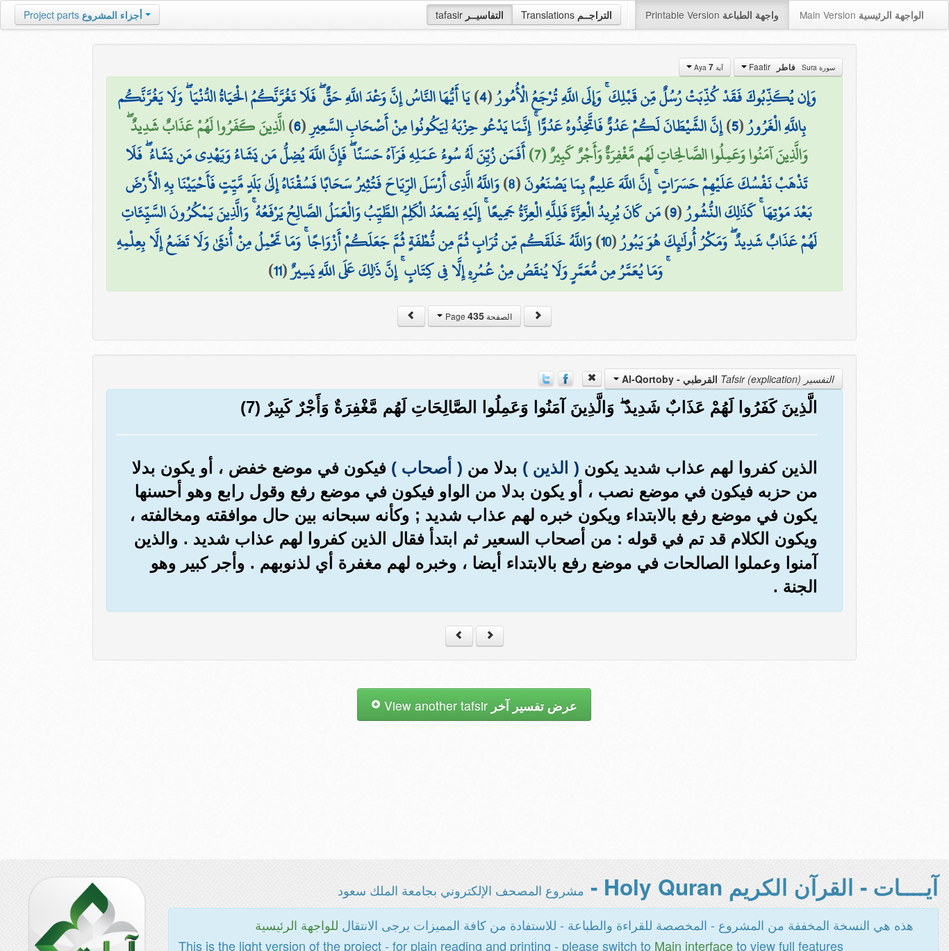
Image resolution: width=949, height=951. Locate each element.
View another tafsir (479, 705)
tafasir (470, 15)
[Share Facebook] (565, 377)
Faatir (791, 66)
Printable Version (712, 15)
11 (278, 270)
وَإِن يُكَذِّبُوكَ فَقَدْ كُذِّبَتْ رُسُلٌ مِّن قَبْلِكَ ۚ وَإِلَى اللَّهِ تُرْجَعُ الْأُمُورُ (656, 96)
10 (606, 241)
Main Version (862, 15)
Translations (566, 15)
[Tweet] (546, 377)
